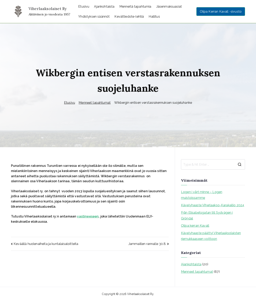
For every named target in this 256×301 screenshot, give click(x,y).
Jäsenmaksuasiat (169, 6)
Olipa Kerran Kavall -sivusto (221, 11)
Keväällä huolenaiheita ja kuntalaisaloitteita (46, 244)
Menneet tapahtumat (197, 272)
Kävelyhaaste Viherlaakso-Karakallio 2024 (212, 205)
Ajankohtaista (104, 6)
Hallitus (154, 16)
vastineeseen (88, 216)
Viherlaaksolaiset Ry (48, 8)
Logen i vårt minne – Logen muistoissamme (201, 195)
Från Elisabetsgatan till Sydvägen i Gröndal (207, 215)
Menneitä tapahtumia (135, 6)
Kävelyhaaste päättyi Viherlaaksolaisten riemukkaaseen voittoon (211, 236)
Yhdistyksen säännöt (94, 16)
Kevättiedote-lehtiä (129, 16)
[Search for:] (213, 164)
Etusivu (83, 6)
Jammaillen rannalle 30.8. (147, 244)
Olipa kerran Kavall (195, 226)
